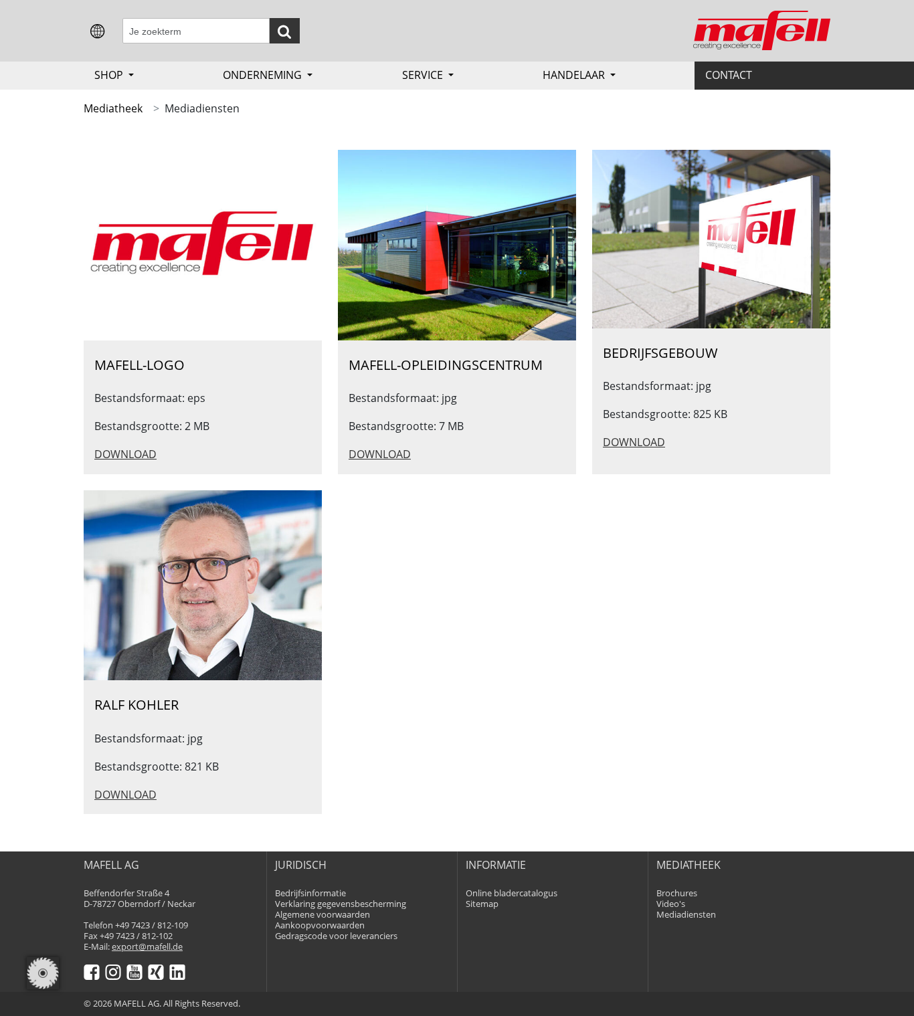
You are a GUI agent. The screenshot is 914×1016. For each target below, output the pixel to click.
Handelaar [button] (575, 75)
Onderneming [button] (263, 75)
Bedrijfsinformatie (310, 893)
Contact (728, 75)
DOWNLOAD (125, 454)
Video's (670, 904)
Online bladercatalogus (511, 893)
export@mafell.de (147, 946)
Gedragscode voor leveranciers (336, 936)
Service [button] (424, 75)
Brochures (676, 893)
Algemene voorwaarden (322, 914)
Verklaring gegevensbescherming (340, 904)
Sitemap (482, 904)
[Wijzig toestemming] (43, 973)
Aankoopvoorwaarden (320, 925)
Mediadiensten (686, 914)
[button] (97, 30)
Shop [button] (110, 75)
